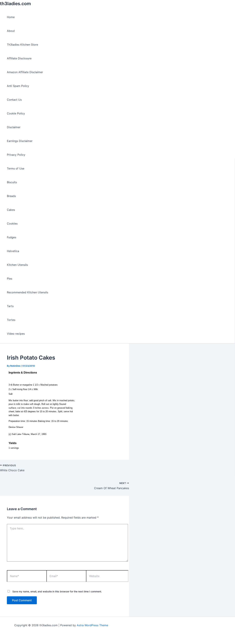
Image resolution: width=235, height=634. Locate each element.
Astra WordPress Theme (92, 625)
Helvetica (13, 251)
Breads (11, 196)
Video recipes (16, 333)
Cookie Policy (16, 113)
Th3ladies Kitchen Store (22, 44)
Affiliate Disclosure (19, 58)
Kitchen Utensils (17, 265)
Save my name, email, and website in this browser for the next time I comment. (57, 591)
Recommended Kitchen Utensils (27, 292)
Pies (9, 278)
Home (11, 17)
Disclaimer (13, 127)
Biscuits (12, 182)
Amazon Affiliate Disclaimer (25, 72)
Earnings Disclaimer (20, 141)
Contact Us (14, 99)
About (11, 31)
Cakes (11, 209)
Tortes (11, 320)
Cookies (12, 223)
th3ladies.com (15, 3)
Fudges (11, 237)
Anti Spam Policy (18, 86)
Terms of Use (15, 168)
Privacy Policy (16, 154)
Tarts (10, 306)
